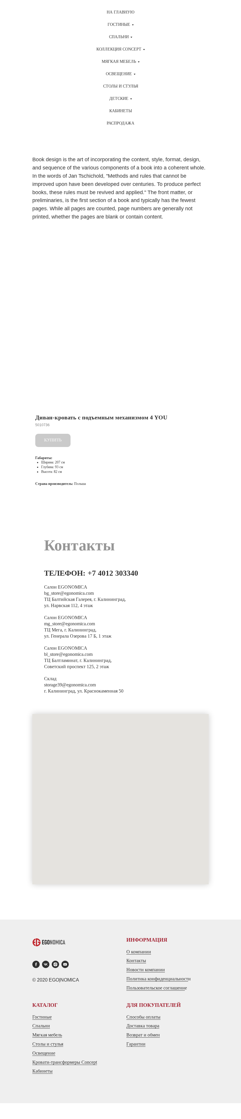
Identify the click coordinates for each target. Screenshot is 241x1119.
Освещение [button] (119, 74)
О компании (138, 951)
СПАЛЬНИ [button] (119, 37)
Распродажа (120, 123)
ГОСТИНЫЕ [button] (119, 24)
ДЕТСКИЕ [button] (118, 98)
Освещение (43, 1053)
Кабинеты (120, 111)
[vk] (45, 964)
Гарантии (135, 1043)
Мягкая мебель (47, 1034)
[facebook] (36, 964)
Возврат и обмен (143, 1034)
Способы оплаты (143, 1016)
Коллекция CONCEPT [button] (118, 49)
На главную (120, 12)
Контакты (136, 960)
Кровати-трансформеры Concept (64, 1062)
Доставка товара (142, 1025)
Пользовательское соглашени (155, 987)
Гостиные (42, 1016)
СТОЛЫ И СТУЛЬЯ (120, 86)
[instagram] (55, 964)
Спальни (41, 1025)
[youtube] (65, 964)
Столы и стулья (47, 1043)
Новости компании (145, 969)
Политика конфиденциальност (157, 978)
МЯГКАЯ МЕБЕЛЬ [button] (119, 61)
